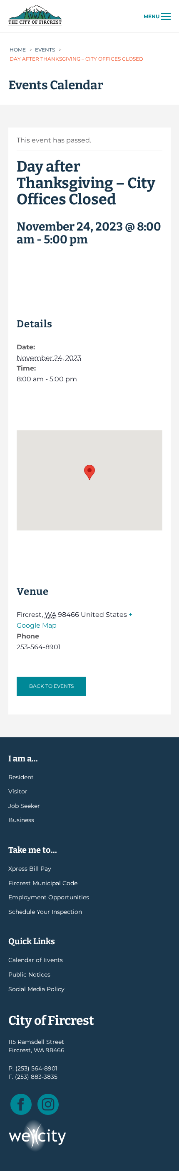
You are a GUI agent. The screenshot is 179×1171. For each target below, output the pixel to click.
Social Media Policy (36, 989)
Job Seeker (24, 806)
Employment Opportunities (48, 897)
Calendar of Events (35, 960)
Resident (21, 777)
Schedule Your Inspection (45, 912)
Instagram (48, 1104)
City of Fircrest (35, 24)
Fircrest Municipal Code (42, 883)
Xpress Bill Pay (29, 868)
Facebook (21, 1104)
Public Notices (29, 974)
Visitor (17, 791)
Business (21, 820)
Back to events (51, 686)
